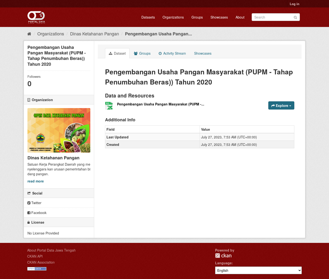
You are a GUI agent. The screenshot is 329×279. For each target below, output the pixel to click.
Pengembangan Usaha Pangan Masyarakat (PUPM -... (160, 104)
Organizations (173, 17)
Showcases (219, 17)
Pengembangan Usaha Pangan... (158, 34)
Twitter (35, 202)
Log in (294, 3)
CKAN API (35, 256)
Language (223, 262)
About (240, 17)
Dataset (119, 53)
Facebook (38, 212)
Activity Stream (174, 53)
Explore (282, 105)
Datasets (148, 17)
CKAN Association (41, 262)
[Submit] (295, 17)
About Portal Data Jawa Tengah (51, 250)
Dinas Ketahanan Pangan (94, 33)
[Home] (29, 33)
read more (35, 181)
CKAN (223, 255)
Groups (197, 17)
